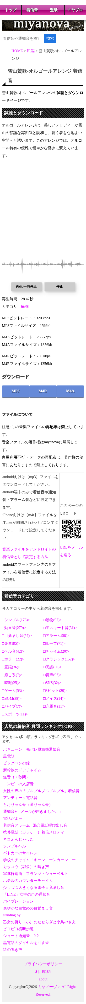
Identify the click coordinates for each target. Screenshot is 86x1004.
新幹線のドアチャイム (22, 770)
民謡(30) (52, 667)
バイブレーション (18, 901)
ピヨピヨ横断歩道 (18, 929)
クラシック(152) (59, 659)
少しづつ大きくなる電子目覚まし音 (33, 887)
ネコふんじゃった (18, 839)
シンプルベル (14, 846)
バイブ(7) (12, 706)
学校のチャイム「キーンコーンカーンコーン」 (43, 860)
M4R (43, 391)
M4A (70, 391)
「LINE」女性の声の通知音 (26, 894)
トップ (10, 10)
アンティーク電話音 (20, 798)
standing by (12, 915)
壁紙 (54, 10)
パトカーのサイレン (20, 853)
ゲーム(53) (13, 691)
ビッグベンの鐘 (16, 763)
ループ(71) (54, 643)
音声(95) (52, 675)
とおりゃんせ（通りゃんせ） (28, 805)
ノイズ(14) (54, 698)
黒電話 (9, 756)
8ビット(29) (55, 691)
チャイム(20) (56, 651)
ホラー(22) (13, 659)
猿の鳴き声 (12, 950)
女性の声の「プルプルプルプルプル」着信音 (41, 791)
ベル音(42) (13, 651)
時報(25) (11, 683)
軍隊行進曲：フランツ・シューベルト (35, 874)
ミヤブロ (75, 10)
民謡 (25, 307)
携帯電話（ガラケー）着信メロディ (33, 832)
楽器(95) (11, 643)
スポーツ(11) (15, 714)
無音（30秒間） (16, 777)
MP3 (16, 391)
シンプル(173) (16, 620)
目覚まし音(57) (17, 636)
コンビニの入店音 (18, 784)
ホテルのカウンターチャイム (28, 881)
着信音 (32, 10)
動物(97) (52, 620)
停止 (59, 286)
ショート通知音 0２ (21, 936)
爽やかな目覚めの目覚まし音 (28, 908)
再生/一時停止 (26, 286)
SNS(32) (52, 683)
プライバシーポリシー (43, 964)
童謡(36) (11, 667)
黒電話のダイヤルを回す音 (26, 943)
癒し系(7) (12, 675)
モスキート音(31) (60, 628)
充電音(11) (54, 706)
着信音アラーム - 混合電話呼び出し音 (35, 825)
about (43, 979)
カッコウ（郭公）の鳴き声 (26, 867)
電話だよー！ (14, 818)
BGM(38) (11, 698)
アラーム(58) (56, 636)
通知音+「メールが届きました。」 (33, 811)
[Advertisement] (43, 206)
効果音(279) (14, 628)
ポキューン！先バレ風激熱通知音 (31, 749)
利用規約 (43, 971)
